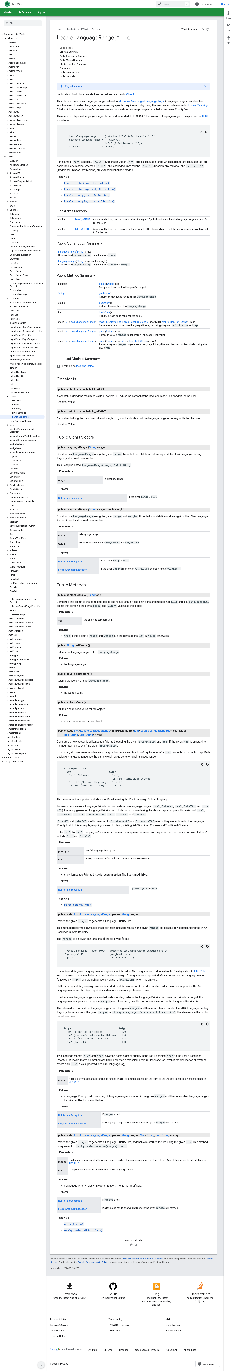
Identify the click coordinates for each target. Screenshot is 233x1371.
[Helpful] (202, 29)
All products (190, 1350)
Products (71, 29)
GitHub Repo (114, 1330)
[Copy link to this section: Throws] (71, 489)
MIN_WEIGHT (82, 229)
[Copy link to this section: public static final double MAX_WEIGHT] (111, 389)
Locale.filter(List (86, 183)
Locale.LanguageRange (82, 322)
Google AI (171, 1350)
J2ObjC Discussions (118, 1325)
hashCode (104, 312)
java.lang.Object (85, 366)
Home (60, 29)
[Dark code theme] (206, 132)
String (80, 251)
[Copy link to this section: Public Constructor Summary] (105, 244)
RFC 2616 (200, 971)
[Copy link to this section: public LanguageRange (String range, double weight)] (128, 510)
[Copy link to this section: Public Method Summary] (98, 276)
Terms (53, 1363)
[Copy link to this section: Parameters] (76, 471)
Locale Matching (198, 105)
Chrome (108, 1350)
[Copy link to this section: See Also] (72, 177)
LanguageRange (67, 251)
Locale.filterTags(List (89, 189)
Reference (25, 12)
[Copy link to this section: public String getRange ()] (94, 645)
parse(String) (73, 1224)
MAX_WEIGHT (82, 219)
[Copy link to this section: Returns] (71, 630)
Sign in (225, 4)
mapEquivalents (107, 322)
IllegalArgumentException (72, 569)
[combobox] (173, 4)
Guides (8, 12)
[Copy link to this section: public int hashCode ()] (89, 702)
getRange (104, 293)
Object (130, 94)
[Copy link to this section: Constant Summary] (90, 211)
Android (92, 1350)
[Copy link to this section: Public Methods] (89, 585)
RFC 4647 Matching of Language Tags (141, 101)
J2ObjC (17, 4)
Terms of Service (59, 1325)
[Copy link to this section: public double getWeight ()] (95, 674)
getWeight (104, 303)
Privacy (64, 1363)
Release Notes (57, 1336)
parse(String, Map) (77, 904)
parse (102, 331)
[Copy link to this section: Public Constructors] (97, 438)
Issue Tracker (173, 1325)
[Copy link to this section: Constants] (79, 379)
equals (102, 283)
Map (164, 322)
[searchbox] (23, 23)
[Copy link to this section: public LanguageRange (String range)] (109, 447)
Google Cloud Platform (147, 1350)
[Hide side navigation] (41, 1364)
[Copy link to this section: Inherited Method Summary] (103, 359)
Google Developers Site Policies (93, 1262)
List (66, 322)
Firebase (123, 1350)
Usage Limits (57, 1330)
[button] (22, 34)
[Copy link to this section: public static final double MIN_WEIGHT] (110, 411)
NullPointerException (70, 498)
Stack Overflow (174, 1330)
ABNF (205, 116)
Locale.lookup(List (87, 195)
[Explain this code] (200, 132)
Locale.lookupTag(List (89, 201)
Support (42, 12)
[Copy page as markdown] (129, 38)
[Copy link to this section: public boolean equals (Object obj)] (105, 595)
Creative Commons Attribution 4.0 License (142, 1258)
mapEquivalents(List (83, 1230)
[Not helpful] (207, 29)
